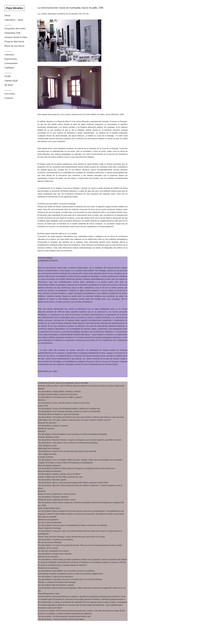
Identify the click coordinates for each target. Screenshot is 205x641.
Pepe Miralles (14, 8)
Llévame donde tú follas (16, 37)
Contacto (9, 98)
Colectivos (9, 54)
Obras (7, 15)
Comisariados (11, 63)
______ (8, 24)
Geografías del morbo (15, 28)
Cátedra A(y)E (11, 80)
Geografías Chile (13, 33)
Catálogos (9, 67)
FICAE (8, 76)
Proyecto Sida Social (14, 41)
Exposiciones (11, 59)
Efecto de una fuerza (14, 46)
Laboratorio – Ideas (14, 20)
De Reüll (9, 85)
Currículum (10, 93)
